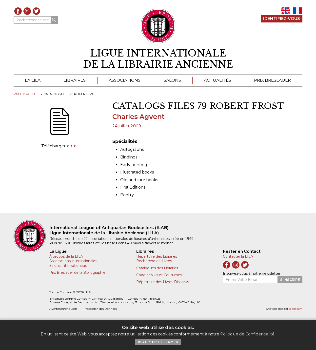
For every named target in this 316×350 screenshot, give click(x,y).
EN (285, 10)
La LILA (32, 80)
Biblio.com (295, 309)
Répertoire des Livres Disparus (162, 282)
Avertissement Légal (63, 309)
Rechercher (54, 20)
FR (297, 10)
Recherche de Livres (154, 261)
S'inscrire (290, 279)
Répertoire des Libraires (156, 256)
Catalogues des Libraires (157, 268)
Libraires (74, 80)
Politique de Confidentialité (247, 334)
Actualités (217, 80)
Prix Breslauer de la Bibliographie (77, 272)
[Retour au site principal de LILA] (158, 26)
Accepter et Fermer (158, 342)
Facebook (18, 11)
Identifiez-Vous (281, 18)
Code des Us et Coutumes (159, 275)
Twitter (36, 11)
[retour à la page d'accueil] (31, 236)
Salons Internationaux (68, 265)
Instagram (27, 11)
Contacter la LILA (238, 256)
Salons (172, 80)
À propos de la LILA (66, 256)
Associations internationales (73, 261)
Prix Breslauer (272, 80)
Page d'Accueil (26, 94)
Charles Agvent (138, 117)
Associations (124, 80)
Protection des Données (100, 309)
